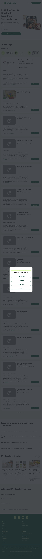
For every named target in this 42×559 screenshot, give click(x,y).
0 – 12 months (21, 276)
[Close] (31, 269)
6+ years (21, 288)
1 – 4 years (21, 280)
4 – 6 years (21, 284)
